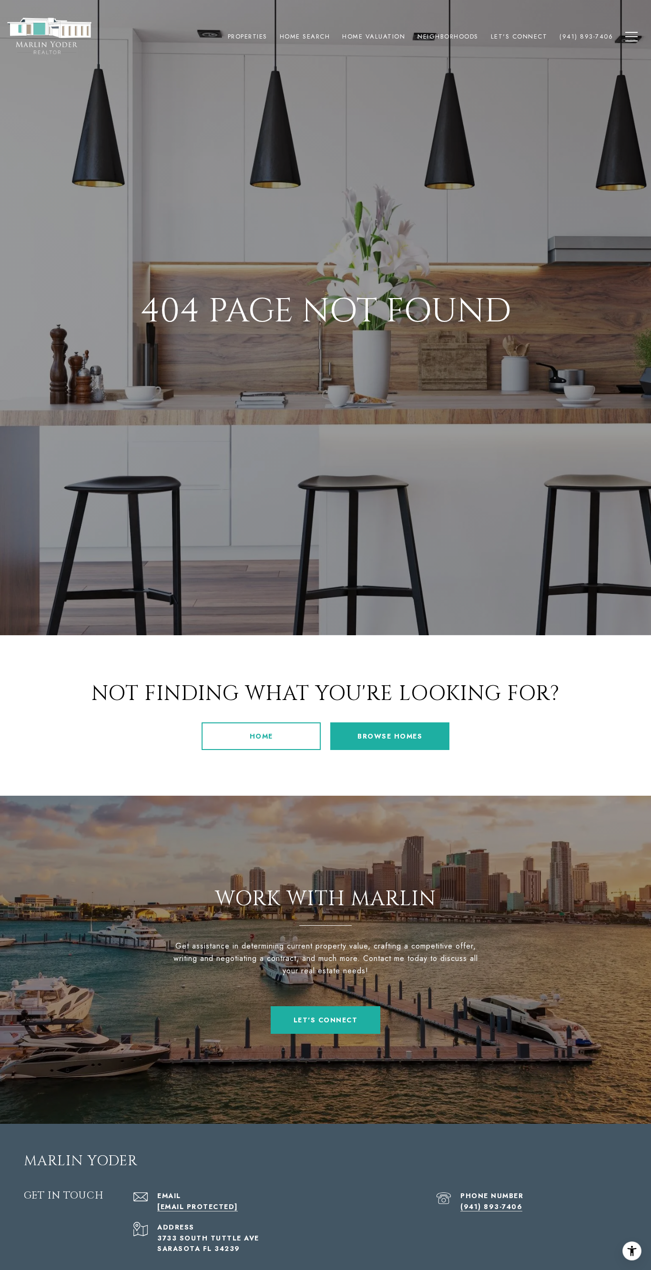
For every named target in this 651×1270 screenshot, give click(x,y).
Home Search (305, 36)
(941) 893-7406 (491, 1206)
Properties (247, 36)
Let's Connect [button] (326, 1020)
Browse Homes (389, 736)
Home (261, 736)
